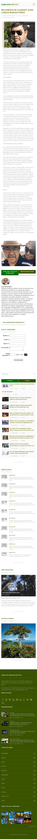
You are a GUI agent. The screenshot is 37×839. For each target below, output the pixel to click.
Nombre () (6, 335)
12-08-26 (12, 509)
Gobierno (18, 757)
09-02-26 (12, 544)
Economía (18, 766)
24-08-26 (12, 492)
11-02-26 (12, 535)
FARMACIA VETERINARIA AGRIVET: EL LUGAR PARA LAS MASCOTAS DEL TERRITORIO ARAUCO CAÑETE (23, 742)
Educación (18, 792)
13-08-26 (12, 501)
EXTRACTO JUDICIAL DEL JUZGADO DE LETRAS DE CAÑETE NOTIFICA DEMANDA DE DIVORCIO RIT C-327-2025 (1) (21, 548)
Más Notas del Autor (27, 271)
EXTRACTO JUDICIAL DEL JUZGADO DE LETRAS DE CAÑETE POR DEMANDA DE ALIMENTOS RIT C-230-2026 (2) (22, 513)
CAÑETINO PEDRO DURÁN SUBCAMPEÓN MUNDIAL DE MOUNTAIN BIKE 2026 (20, 406)
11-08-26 (12, 518)
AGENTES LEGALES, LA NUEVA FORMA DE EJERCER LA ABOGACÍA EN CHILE (20, 398)
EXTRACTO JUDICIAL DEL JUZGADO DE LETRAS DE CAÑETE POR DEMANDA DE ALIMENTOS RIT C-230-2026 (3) (22, 505)
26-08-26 (12, 475)
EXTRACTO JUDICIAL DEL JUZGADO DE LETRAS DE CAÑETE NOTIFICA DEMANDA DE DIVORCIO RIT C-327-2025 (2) (21, 539)
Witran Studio (32, 826)
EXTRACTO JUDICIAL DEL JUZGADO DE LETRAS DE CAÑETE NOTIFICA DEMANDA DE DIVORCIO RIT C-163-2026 (21, 479)
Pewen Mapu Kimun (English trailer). (11, 592)
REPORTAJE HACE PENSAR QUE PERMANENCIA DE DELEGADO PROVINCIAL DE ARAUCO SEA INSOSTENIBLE (21, 438)
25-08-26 (12, 484)
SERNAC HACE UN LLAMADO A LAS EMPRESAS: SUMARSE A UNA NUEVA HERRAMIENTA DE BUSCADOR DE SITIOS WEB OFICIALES (21, 422)
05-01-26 (12, 552)
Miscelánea (18, 770)
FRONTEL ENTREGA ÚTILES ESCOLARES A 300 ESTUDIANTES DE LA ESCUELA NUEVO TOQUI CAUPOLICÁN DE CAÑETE (21, 415)
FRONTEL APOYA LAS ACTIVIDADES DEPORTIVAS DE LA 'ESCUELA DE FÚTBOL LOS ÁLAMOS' (21, 445)
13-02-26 (12, 526)
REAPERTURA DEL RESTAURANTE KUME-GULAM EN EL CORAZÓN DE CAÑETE (22, 732)
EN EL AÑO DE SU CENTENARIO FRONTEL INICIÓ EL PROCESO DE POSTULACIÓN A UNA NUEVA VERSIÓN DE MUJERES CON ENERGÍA (21, 430)
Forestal (18, 787)
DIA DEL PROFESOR (7, 391)
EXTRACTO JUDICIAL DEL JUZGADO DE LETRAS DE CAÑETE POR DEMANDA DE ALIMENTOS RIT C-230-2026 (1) (22, 522)
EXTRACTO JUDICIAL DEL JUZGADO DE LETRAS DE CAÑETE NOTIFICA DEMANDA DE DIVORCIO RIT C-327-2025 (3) (21, 531)
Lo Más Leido (10, 380)
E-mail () (6, 339)
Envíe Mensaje (18, 360)
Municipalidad (18, 753)
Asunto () (6, 343)
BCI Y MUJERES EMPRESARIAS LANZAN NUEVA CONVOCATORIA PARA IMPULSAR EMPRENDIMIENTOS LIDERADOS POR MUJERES (22, 453)
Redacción (12, 712)
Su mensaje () (5, 347)
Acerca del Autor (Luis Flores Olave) (10, 272)
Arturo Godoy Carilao (14, 730)
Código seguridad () (6, 354)
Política (18, 762)
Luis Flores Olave (24, 15)
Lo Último (27, 380)
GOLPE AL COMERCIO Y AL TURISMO (18, 639)
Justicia (18, 800)
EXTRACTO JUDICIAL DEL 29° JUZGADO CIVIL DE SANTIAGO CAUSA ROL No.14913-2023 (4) (20, 555)
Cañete (18, 783)
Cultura (18, 779)
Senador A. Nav (18, 796)
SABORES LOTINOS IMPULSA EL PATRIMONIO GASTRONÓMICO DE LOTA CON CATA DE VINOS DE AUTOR (23, 716)
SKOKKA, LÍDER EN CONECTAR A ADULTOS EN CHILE (21, 385)
